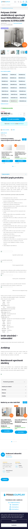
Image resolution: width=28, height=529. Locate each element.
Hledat (24, 4)
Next (25, 139)
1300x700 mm (5, 91)
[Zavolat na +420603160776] (18, 2)
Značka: (4, 132)
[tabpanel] (7, 153)
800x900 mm (13, 78)
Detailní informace (4, 103)
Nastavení (14, 520)
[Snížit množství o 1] (24, 115)
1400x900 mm (5, 97)
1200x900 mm (13, 87)
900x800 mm (5, 81)
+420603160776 (15, 504)
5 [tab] (16, 441)
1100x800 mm (22, 81)
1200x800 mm (5, 87)
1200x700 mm (22, 84)
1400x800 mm (23, 94)
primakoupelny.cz (15, 507)
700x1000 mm (22, 74)
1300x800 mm (13, 91)
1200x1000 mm (22, 87)
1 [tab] (11, 441)
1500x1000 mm (22, 101)
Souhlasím (14, 525)
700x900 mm (13, 74)
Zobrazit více (4, 480)
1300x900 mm (22, 91)
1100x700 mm (13, 81)
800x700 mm (5, 78)
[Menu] (26, 1)
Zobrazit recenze (9, 456)
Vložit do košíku (14, 119)
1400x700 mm (14, 94)
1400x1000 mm (14, 97)
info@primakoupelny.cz (15, 502)
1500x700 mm (23, 97)
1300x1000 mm (5, 94)
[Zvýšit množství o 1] (24, 113)
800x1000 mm (22, 78)
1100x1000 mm (13, 84)
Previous (23, 139)
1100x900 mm (5, 84)
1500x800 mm (5, 101)
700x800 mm (5, 74)
